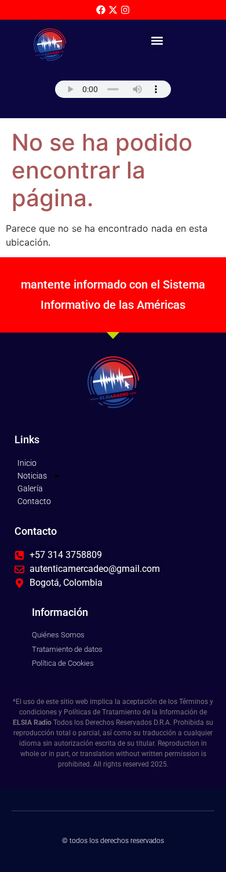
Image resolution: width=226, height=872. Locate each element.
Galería (30, 488)
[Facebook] (100, 9)
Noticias (32, 475)
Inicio (27, 463)
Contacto (34, 501)
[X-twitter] (113, 9)
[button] (156, 40)
